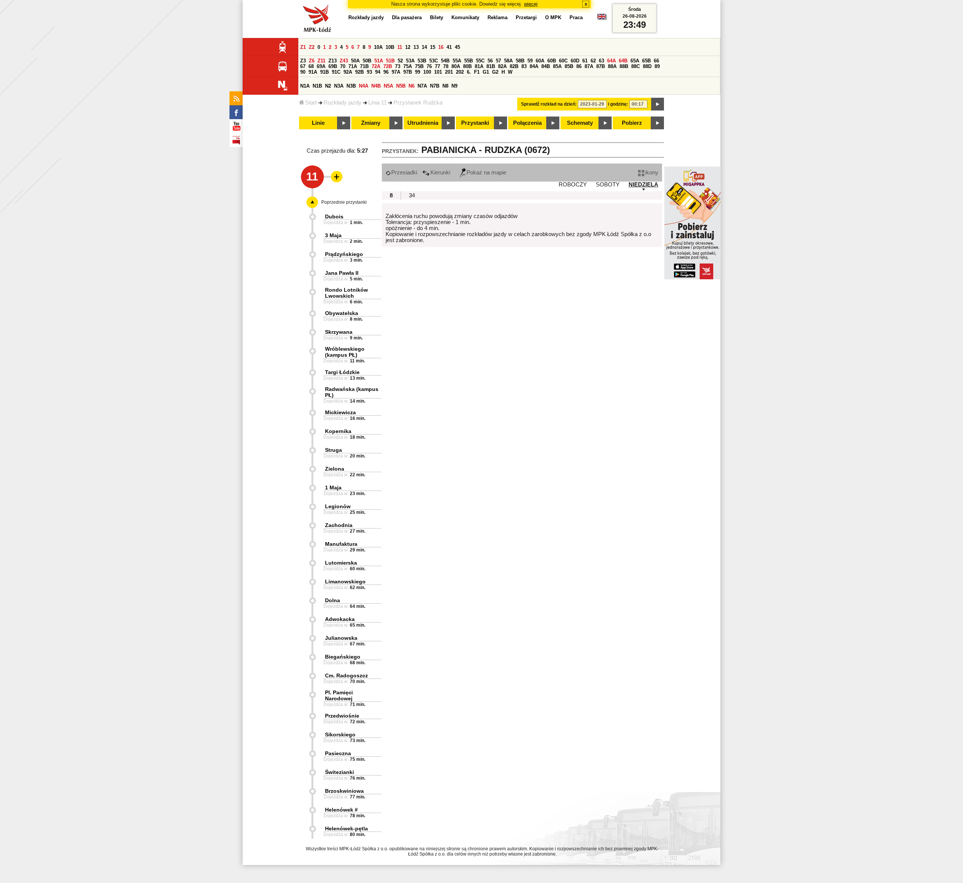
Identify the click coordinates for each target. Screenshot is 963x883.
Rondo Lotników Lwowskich (346, 293)
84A (534, 66)
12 (407, 47)
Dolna (332, 600)
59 (530, 61)
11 (399, 47)
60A (540, 61)
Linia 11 (377, 103)
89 (657, 66)
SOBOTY (608, 185)
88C (635, 66)
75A (407, 66)
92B (359, 72)
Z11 (321, 61)
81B (490, 66)
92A (347, 72)
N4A (363, 86)
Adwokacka (340, 619)
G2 (495, 72)
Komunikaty (465, 17)
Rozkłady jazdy (343, 103)
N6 (412, 86)
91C (336, 72)
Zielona (334, 469)
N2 (328, 86)
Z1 (303, 47)
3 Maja (333, 235)
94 (377, 72)
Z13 (332, 61)
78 (445, 66)
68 (311, 66)
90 (302, 72)
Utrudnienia (422, 123)
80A (455, 66)
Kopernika (338, 431)
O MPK (553, 17)
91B (324, 72)
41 (449, 47)
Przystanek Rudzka (417, 103)
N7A (422, 86)
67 (302, 66)
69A (321, 66)
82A (502, 66)
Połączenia (527, 123)
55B (468, 61)
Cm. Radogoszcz (346, 675)
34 (412, 195)
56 (490, 61)
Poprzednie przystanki (344, 202)
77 (437, 66)
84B (545, 66)
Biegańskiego (342, 657)
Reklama (497, 17)
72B (387, 66)
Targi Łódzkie (342, 372)
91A (312, 72)
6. (469, 72)
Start (311, 103)
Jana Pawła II (341, 273)
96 (386, 72)
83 (524, 66)
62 (593, 61)
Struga (333, 450)
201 (449, 72)
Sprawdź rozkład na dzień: (549, 104)
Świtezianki (339, 772)
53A (410, 61)
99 (417, 72)
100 (427, 72)
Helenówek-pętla (346, 828)
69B (332, 66)
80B (467, 66)
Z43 (344, 61)
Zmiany (370, 123)
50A (355, 61)
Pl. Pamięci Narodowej (339, 695)
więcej (531, 4)
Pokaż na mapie (486, 173)
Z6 (311, 61)
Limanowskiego (345, 582)
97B (407, 72)
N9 (454, 86)
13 (416, 47)
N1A (305, 86)
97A (396, 72)
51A (378, 61)
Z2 (311, 47)
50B (367, 61)
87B (600, 66)
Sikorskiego (340, 735)
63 (601, 61)
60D (575, 61)
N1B (317, 86)
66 (656, 61)
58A (508, 61)
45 (457, 47)
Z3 (303, 61)
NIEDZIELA (643, 185)
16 (441, 47)
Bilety (436, 17)
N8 (445, 86)
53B (422, 61)
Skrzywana (338, 332)
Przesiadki (404, 173)
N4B (376, 86)
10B (390, 47)
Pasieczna (338, 753)
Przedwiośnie (342, 716)
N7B (434, 86)
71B (364, 66)
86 (579, 66)
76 (429, 66)
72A (376, 66)
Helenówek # (341, 810)
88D (647, 66)
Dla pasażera (407, 17)
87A (589, 66)
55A (457, 61)
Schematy (580, 123)
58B (520, 61)
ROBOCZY (573, 185)
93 (369, 72)
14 (424, 47)
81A (479, 66)
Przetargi (526, 17)
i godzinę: (618, 104)
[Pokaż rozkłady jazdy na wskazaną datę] (657, 104)
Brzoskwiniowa (344, 791)
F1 (477, 72)
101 (438, 72)
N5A (388, 86)
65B (646, 61)
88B (624, 66)
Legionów (338, 506)
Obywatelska (341, 313)
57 (498, 61)
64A (611, 61)
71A (352, 66)
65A (634, 61)
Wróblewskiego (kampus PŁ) (345, 352)
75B (419, 66)
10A (378, 47)
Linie (318, 123)
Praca (576, 17)
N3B (351, 86)
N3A (338, 86)
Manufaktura (341, 544)
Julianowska (341, 638)
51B (390, 61)
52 (400, 61)
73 (397, 66)
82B (514, 66)
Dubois (334, 217)
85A (557, 66)
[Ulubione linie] (334, 176)
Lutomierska (341, 563)
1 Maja (333, 488)
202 (460, 72)
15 (432, 47)
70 (342, 66)
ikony (651, 173)
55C (480, 61)
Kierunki (440, 173)
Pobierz (632, 123)
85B (569, 66)
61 (585, 61)
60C (563, 61)
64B (623, 61)
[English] (602, 19)
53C (433, 61)
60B (551, 61)
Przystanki (475, 123)
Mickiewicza (340, 412)
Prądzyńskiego (344, 254)
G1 (486, 72)
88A (612, 66)
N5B (401, 86)
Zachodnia (338, 525)
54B (445, 61)
